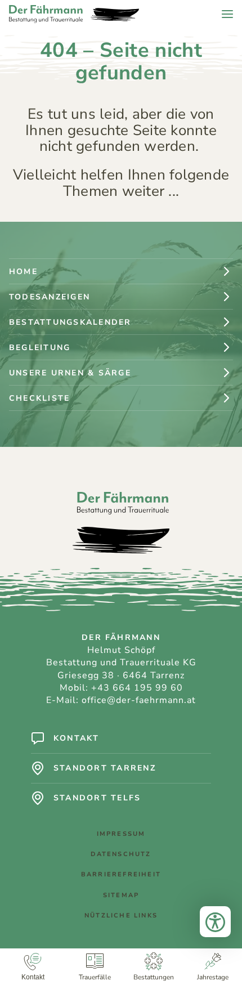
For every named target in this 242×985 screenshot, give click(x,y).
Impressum (121, 834)
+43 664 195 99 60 (137, 688)
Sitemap (121, 895)
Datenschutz (121, 854)
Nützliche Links (121, 915)
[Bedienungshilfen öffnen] (215, 921)
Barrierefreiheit (121, 874)
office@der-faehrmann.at (139, 700)
